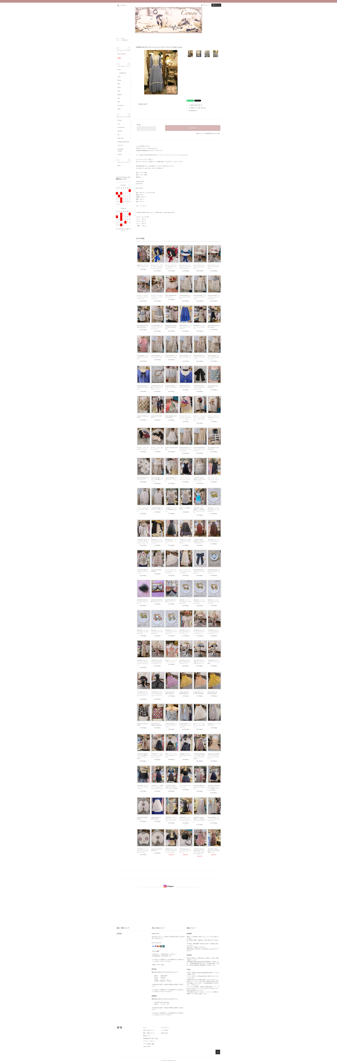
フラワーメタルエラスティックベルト (185, 786)
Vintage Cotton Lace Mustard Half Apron (184, 692)
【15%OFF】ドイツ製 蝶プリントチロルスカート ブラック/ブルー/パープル (157, 787)
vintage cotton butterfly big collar (142, 818)
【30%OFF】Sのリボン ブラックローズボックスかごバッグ (185, 850)
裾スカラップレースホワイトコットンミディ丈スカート (199, 725)
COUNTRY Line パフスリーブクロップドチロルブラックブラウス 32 (171, 850)
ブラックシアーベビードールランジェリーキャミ (213, 478)
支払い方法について (148, 1030)
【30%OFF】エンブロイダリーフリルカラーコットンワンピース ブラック (185, 819)
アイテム (217, 5)
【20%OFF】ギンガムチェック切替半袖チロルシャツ (171, 509)
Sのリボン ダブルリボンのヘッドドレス (157, 448)
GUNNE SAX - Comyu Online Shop (164, 212)
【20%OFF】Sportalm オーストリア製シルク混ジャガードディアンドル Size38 (199, 756)
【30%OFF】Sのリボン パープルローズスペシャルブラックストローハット (142, 694)
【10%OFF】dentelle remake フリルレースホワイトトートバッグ (199, 479)
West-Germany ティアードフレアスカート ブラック (171, 541)
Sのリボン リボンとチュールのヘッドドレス (143, 448)
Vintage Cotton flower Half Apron (156, 570)
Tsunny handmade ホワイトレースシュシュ (143, 478)
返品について (200, 133)
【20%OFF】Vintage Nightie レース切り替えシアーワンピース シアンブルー (199, 510)
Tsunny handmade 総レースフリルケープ (171, 296)
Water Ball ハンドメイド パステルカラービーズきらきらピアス (213, 509)
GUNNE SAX (125, 40)
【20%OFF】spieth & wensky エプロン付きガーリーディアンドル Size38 (171, 787)
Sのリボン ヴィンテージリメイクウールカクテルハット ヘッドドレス (185, 417)
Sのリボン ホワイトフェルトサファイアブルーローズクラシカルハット (185, 267)
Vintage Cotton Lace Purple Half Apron (170, 692)
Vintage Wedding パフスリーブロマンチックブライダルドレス (185, 725)
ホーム (117, 38)
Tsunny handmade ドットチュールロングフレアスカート (185, 297)
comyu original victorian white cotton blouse (142, 326)
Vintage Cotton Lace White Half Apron (156, 818)
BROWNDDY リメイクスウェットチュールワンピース (199, 327)
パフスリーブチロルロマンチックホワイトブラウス (142, 509)
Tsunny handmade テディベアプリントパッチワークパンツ (199, 357)
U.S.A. (123, 38)
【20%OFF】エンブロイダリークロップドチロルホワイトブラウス (142, 850)
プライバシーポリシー (149, 1041)
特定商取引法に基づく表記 (212, 133)
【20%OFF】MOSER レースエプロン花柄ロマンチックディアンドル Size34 (142, 756)
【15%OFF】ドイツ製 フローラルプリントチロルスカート (185, 541)
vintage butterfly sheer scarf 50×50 (213, 386)
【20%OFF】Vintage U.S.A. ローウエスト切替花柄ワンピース (213, 850)
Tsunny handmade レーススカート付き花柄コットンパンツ (157, 479)
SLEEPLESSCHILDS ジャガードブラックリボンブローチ (199, 571)
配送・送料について (148, 1033)
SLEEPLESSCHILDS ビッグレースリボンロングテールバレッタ (199, 387)
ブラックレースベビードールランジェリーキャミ (185, 478)
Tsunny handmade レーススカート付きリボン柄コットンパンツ (214, 357)
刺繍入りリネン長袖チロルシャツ (185, 508)
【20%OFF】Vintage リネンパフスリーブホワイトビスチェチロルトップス (143, 541)
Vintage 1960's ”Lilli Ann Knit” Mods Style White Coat (171, 327)
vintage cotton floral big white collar (156, 849)
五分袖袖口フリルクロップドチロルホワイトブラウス (185, 755)
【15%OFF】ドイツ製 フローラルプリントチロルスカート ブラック (157, 755)
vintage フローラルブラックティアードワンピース (143, 266)
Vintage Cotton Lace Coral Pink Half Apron (198, 692)
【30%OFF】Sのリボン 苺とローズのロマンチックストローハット (185, 662)
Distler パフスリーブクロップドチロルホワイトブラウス (171, 755)
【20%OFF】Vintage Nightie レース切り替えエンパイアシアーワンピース (199, 820)
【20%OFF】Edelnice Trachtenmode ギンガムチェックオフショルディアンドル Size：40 (199, 851)
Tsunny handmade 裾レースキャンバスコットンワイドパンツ (199, 449)
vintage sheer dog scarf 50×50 (142, 724)
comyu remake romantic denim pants (213, 448)
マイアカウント (165, 1027)
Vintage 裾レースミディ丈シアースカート (214, 724)
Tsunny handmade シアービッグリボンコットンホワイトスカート (185, 449)
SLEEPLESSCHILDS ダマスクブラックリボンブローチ (143, 387)
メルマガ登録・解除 (148, 1044)
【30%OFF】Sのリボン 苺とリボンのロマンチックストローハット (185, 632)
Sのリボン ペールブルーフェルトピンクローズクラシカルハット (142, 297)
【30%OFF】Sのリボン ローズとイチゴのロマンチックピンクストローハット (142, 663)
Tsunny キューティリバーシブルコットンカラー (171, 661)
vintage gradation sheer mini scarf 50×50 (170, 416)
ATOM (148, 1046)
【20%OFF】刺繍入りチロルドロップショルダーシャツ (199, 787)
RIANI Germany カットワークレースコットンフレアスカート (185, 327)
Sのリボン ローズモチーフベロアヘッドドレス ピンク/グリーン (157, 297)
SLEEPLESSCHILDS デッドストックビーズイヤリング (171, 387)
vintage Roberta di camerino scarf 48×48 (156, 724)
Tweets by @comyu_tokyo (123, 177)
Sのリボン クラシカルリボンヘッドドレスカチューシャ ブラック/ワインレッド (199, 418)
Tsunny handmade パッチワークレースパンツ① (157, 356)
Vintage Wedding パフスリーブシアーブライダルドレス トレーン (213, 819)
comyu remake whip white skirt (171, 448)
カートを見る (164, 1030)
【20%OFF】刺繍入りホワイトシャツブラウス (157, 508)
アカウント (206, 5)
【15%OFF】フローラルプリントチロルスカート (213, 540)
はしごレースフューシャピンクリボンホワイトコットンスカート (185, 571)
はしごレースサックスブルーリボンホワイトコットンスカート (171, 571)
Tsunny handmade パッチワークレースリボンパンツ (185, 357)
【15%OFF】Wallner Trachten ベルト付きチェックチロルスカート (199, 541)
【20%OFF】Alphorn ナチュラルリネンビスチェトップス (142, 571)
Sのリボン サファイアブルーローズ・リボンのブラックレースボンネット (157, 267)
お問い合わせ (164, 1033)
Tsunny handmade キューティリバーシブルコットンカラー (171, 725)
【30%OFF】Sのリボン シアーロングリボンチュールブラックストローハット (157, 694)
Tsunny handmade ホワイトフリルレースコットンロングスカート (214, 297)
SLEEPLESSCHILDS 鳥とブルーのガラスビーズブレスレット (214, 571)
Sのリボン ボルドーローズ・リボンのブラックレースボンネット (171, 267)
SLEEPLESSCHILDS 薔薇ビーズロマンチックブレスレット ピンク (157, 387)
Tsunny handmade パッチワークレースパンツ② (171, 356)
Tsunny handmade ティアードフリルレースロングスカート (199, 297)
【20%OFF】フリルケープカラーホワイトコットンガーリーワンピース (171, 819)
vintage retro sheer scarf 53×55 (142, 416)
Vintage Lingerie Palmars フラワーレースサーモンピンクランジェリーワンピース (214, 756)
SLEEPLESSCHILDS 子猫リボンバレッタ (171, 600)
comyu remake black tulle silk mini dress (214, 326)
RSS (144, 1046)
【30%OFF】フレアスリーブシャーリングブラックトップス (142, 787)
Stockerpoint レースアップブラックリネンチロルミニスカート (157, 541)
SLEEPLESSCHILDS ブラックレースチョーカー (185, 386)
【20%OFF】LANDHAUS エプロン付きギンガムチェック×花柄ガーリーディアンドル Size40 (214, 788)
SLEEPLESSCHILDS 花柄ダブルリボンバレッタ (157, 600)
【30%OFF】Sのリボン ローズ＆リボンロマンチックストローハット (199, 632)
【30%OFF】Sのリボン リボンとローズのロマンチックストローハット (157, 662)
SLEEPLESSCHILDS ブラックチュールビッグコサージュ (143, 601)
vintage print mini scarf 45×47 (156, 416)
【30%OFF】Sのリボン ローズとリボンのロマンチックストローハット (213, 632)
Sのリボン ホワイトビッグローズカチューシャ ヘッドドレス (214, 417)
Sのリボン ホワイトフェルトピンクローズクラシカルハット (199, 267)
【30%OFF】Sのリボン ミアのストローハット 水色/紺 (213, 662)
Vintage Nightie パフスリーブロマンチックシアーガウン (143, 357)
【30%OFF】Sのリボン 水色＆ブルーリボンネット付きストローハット (199, 662)
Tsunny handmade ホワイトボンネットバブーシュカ (171, 479)
